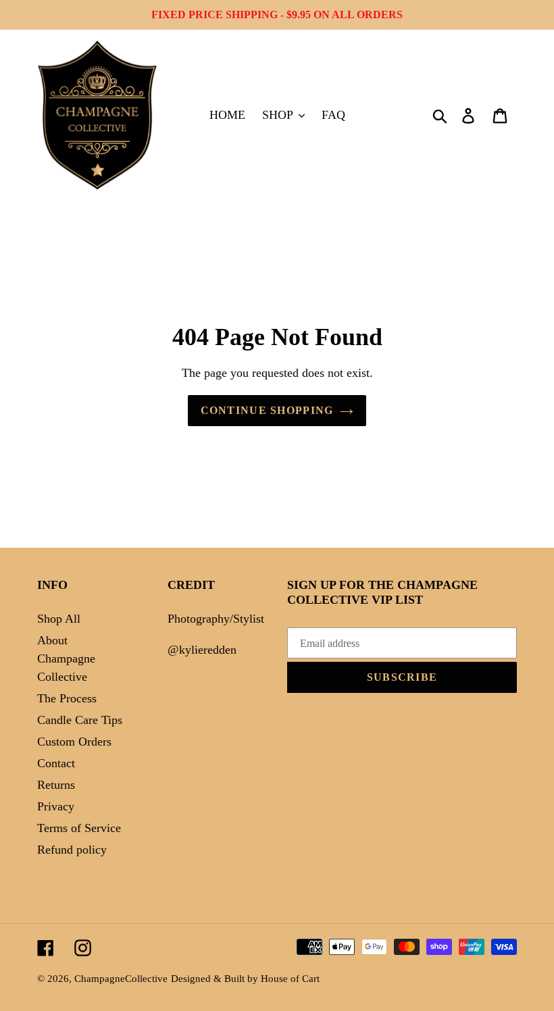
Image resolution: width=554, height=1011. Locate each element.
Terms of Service (79, 828)
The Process (67, 698)
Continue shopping (267, 410)
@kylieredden (202, 649)
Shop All (58, 618)
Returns (56, 785)
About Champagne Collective (66, 658)
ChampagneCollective (121, 978)
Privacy (55, 806)
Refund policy (72, 849)
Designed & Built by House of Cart (245, 978)
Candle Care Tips (79, 720)
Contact (56, 763)
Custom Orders (74, 741)
